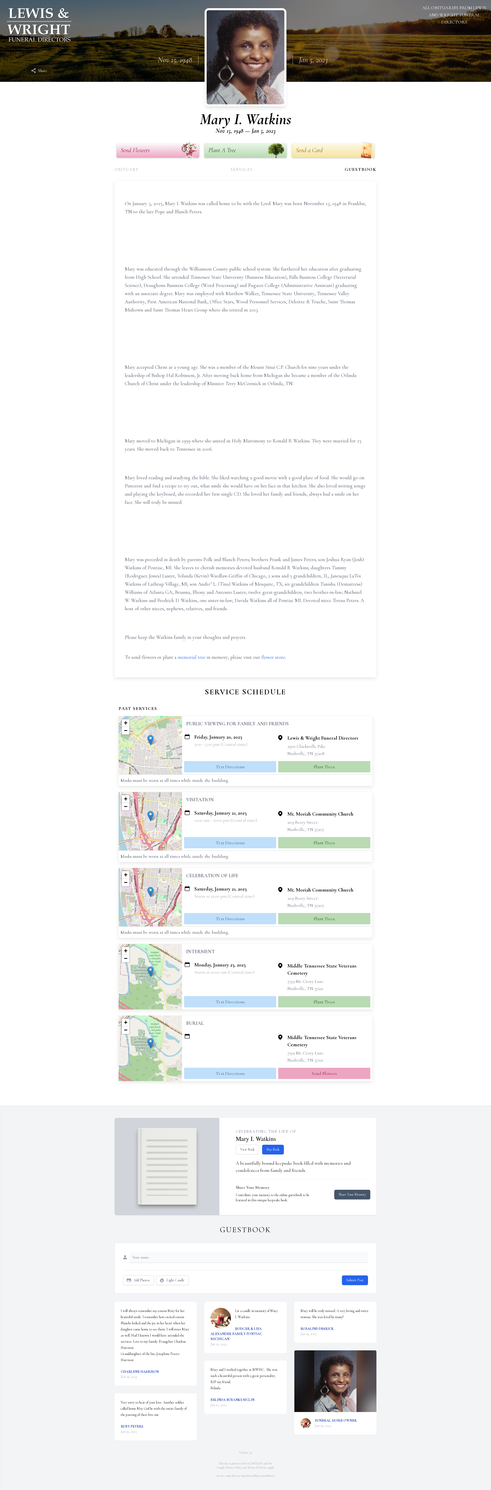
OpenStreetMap (250, 1475)
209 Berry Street (302, 822)
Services (241, 169)
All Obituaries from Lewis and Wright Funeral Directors (454, 15)
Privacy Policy (234, 1467)
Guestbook (360, 169)
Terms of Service (257, 1467)
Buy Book (273, 1149)
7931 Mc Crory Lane (305, 981)
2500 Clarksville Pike (306, 746)
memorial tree (191, 657)
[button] (150, 740)
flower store (273, 657)
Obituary (126, 169)
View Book (247, 1149)
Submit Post (355, 1280)
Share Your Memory (352, 1194)
